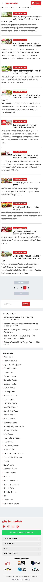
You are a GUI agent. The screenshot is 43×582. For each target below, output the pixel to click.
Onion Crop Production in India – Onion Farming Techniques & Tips (20, 258)
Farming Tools (9, 392)
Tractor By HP (9, 544)
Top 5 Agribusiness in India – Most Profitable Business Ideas (27, 44)
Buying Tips (8, 372)
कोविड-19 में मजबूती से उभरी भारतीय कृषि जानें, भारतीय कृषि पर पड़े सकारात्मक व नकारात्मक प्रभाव (21, 19)
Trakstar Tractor (10, 492)
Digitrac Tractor (10, 384)
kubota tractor (9, 419)
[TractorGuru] (12, 3)
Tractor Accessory (11, 480)
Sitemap (28, 579)
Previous (21, 283)
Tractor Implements (11, 484)
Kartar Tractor (9, 415)
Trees (6, 496)
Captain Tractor (10, 376)
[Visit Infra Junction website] (8, 570)
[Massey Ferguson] (36, 3)
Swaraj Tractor (10, 473)
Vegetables (8, 500)
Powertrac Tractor (11, 446)
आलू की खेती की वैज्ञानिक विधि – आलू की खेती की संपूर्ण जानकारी (26, 72)
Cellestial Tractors (11, 380)
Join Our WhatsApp (22, 532)
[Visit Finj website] (35, 564)
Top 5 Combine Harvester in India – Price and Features (25, 126)
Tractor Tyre (9, 488)
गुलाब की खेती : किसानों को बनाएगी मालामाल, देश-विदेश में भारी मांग (24, 232)
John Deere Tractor (11, 411)
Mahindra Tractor (11, 422)
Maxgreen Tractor (11, 430)
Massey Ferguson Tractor (14, 426)
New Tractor (9, 442)
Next (21, 293)
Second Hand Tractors (13, 457)
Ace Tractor (8, 357)
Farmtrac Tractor (10, 395)
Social (6, 461)
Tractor (7, 476)
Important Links (10, 553)
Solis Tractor (9, 465)
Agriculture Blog (20, 13)
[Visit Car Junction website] (35, 570)
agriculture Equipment (12, 365)
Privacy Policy (17, 579)
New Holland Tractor (12, 438)
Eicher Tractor (9, 388)
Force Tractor (9, 399)
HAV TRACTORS (10, 403)
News (6, 548)
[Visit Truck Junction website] (21, 570)
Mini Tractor (8, 434)
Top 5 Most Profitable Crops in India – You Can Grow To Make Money (20, 97)
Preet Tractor (9, 449)
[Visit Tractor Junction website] (8, 564)
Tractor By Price (11, 539)
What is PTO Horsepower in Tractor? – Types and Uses (25, 156)
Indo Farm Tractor (11, 407)
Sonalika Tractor (10, 469)
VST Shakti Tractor (11, 504)
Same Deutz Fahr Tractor (14, 453)
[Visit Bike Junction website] (21, 564)
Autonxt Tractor (10, 368)
